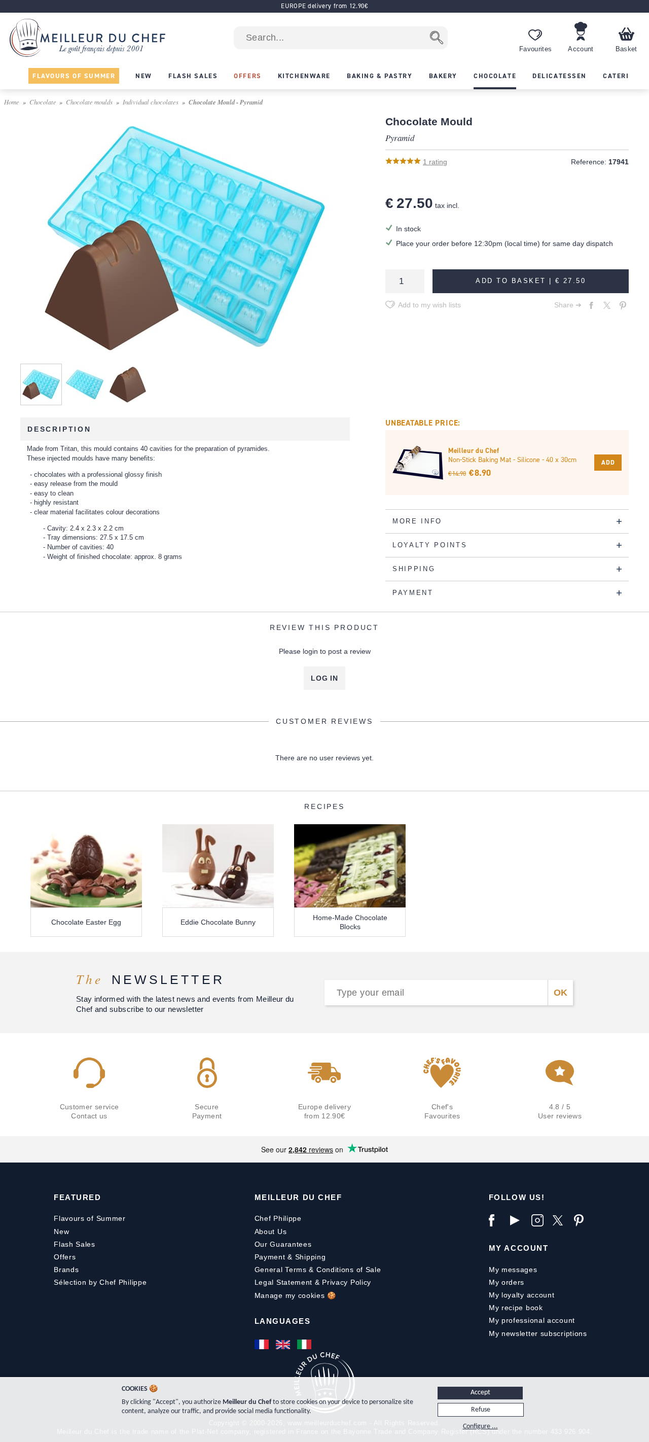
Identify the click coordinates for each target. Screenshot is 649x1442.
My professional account (532, 1320)
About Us (271, 1231)
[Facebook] (497, 1220)
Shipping (310, 1257)
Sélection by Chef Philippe (100, 1282)
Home (11, 101)
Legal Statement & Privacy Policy (313, 1282)
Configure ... (480, 1426)
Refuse (480, 1410)
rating (435, 162)
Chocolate (42, 101)
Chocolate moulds (89, 101)
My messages (513, 1269)
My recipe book (516, 1308)
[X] (561, 1220)
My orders (506, 1282)
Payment (270, 1257)
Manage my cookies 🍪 (295, 1295)
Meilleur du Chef (298, 1197)
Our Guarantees (283, 1244)
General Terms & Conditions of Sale (318, 1269)
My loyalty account (522, 1295)
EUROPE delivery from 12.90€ (324, 6)
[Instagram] (539, 1220)
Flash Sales (74, 1244)
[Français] (263, 1344)
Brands (66, 1269)
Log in (324, 678)
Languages (283, 1321)
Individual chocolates (150, 101)
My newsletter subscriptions (538, 1333)
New (61, 1231)
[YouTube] (518, 1220)
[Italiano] (305, 1344)
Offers (65, 1257)
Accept (480, 1392)
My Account (518, 1248)
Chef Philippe (278, 1218)
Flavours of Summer (90, 1218)
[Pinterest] (582, 1220)
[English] (284, 1344)
